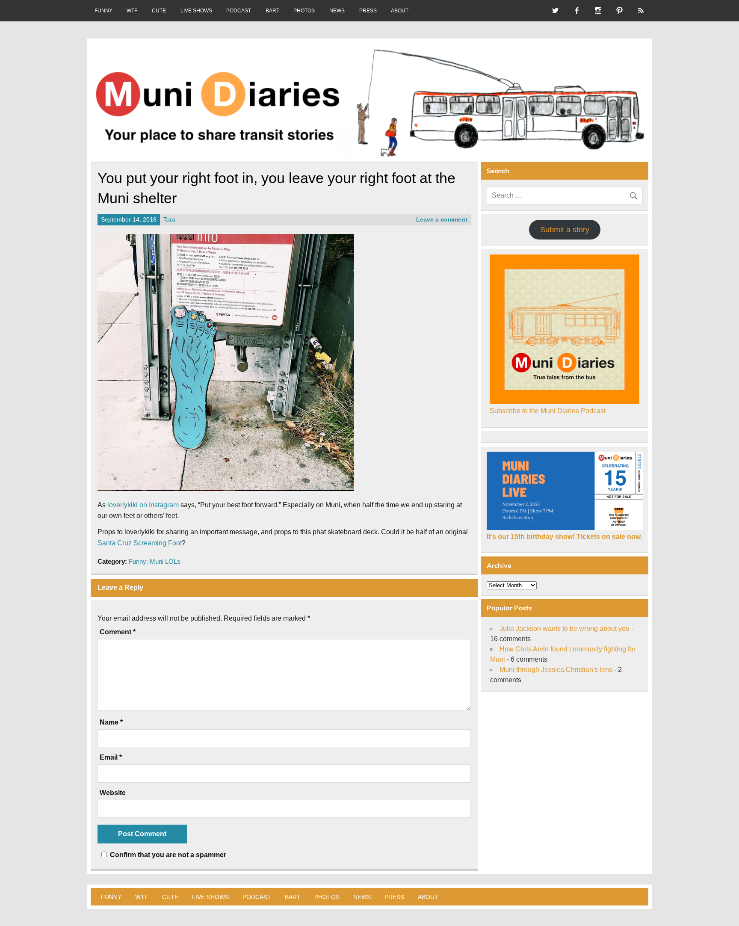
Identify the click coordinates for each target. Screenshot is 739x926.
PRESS (368, 11)
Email (111, 757)
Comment (118, 632)
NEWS (337, 11)
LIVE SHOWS (196, 11)
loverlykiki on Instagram (143, 505)
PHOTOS (304, 11)
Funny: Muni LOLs (154, 561)
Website (113, 793)
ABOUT (399, 11)
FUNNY (103, 11)
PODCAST (238, 11)
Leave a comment (441, 219)
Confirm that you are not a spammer (167, 854)
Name (111, 722)
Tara (169, 219)
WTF (132, 11)
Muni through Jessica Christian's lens (556, 669)
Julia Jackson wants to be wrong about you (565, 628)
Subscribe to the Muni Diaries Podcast (548, 410)
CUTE (159, 11)
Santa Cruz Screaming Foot (140, 543)
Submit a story (564, 229)
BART (272, 11)
